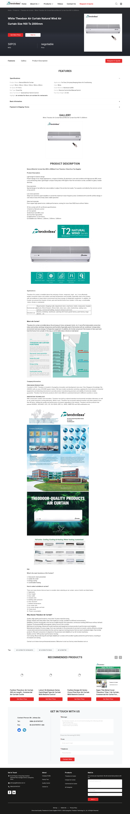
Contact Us (45, 786)
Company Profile (46, 776)
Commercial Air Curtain (71, 783)
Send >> (93, 799)
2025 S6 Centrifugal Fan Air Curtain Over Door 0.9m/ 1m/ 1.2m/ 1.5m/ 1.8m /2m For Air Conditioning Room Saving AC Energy (108, 694)
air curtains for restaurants (24, 650)
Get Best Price (16, 35)
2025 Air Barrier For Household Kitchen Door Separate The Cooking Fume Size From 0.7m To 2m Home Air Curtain (50, 694)
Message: (64, 717)
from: (63, 739)
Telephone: (64, 749)
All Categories (68, 787)
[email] (19, 730)
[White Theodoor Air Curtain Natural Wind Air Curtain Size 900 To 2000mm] (103, 32)
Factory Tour (45, 779)
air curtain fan (62, 650)
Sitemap (55, 807)
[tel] (30, 730)
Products (16, 10)
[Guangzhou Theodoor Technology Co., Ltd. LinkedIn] (14, 792)
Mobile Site (63, 807)
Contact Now (67, 759)
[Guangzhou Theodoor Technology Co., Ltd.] (13, 3)
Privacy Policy (73, 807)
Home (10, 10)
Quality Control (46, 783)
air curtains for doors (45, 650)
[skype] (24, 730)
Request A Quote (113, 61)
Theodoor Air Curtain (27, 10)
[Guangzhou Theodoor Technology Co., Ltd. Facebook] (9, 792)
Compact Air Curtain (70, 780)
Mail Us (33, 35)
